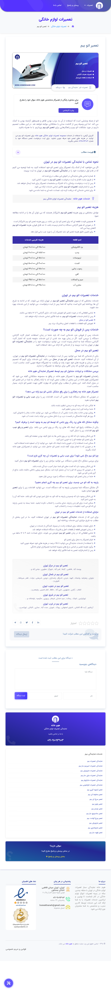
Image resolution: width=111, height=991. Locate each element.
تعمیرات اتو (83, 87)
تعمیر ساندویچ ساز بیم (94, 813)
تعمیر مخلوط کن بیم (95, 794)
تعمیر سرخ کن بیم (96, 799)
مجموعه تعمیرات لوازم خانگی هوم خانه (50, 135)
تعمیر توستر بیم (96, 808)
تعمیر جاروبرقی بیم (95, 823)
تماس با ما (57, 5)
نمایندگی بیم (73, 87)
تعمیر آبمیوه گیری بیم (94, 789)
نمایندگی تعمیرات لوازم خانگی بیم (57, 198)
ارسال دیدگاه (21, 634)
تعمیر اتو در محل (86, 320)
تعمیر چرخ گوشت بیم (94, 818)
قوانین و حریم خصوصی (16, 949)
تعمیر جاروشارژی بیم (95, 827)
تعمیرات (89, 5)
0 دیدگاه (59, 87)
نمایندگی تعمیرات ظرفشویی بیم (91, 785)
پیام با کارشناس (68, 110)
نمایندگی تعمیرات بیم (94, 761)
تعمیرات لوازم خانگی (58, 26)
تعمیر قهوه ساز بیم (95, 832)
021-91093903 (55, 740)
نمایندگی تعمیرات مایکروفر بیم (91, 780)
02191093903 (83, 141)
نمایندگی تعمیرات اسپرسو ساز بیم (90, 766)
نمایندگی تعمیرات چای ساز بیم (91, 775)
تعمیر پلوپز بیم (97, 804)
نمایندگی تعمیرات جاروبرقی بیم (91, 770)
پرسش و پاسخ (73, 5)
